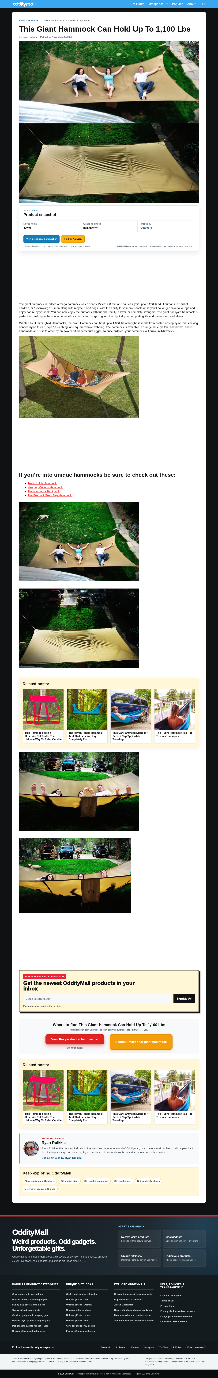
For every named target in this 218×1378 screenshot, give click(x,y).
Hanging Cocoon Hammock (45, 487)
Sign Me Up (184, 998)
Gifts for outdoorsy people (80, 1325)
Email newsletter (195, 1347)
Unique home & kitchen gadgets (29, 1299)
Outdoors (33, 20)
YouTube (163, 1347)
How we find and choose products (133, 1310)
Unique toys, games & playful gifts (31, 1320)
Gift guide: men (122, 1181)
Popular (177, 4)
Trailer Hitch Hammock (42, 483)
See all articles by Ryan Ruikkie (62, 1157)
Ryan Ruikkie (30, 37)
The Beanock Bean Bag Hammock (50, 495)
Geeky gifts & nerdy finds (26, 1310)
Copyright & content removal (176, 1316)
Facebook (105, 1347)
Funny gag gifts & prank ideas (28, 1304)
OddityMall (30, 1232)
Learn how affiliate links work (79, 1361)
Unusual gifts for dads (78, 1310)
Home (22, 20)
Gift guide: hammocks (96, 1181)
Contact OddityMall (170, 1295)
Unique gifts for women (79, 1304)
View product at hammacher (41, 239)
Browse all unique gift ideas (40, 1189)
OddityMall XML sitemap (173, 1321)
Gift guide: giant (69, 1181)
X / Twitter (120, 1347)
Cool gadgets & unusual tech (28, 1294)
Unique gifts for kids (77, 1320)
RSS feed (177, 1347)
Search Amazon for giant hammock (141, 1041)
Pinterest (135, 1347)
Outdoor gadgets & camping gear (30, 1315)
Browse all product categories (28, 1331)
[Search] (203, 4)
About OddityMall (123, 1304)
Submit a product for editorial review (134, 1320)
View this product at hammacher (74, 1039)
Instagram (149, 1347)
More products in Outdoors (40, 1181)
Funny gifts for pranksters (80, 1331)
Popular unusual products (128, 1299)
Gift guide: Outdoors (148, 1181)
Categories (156, 4)
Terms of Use (167, 1300)
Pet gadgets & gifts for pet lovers (30, 1325)
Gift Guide (137, 4)
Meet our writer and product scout (132, 1315)
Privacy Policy (168, 1306)
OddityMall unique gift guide (82, 1294)
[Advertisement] (109, 278)
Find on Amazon (73, 239)
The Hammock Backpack (44, 491)
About (191, 4)
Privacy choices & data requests (177, 1311)
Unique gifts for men (77, 1299)
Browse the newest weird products (133, 1294)
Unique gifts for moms (78, 1315)
